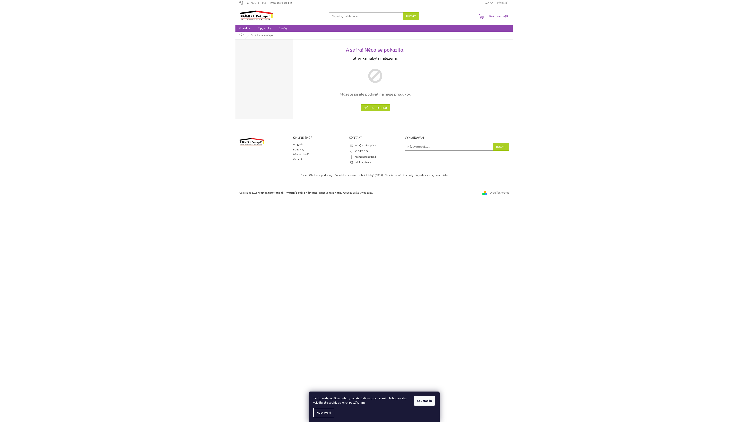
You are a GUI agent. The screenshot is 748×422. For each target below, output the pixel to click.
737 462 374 (361, 151)
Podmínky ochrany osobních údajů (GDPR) (359, 175)
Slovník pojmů (393, 175)
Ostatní (297, 159)
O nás (304, 175)
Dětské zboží (301, 154)
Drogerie (298, 145)
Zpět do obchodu (375, 107)
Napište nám (423, 175)
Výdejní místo (440, 175)
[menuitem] (244, 28)
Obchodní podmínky (321, 175)
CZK (487, 3)
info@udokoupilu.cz (366, 145)
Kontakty (408, 175)
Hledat (411, 16)
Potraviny (298, 150)
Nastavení (324, 412)
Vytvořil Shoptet (499, 193)
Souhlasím (424, 401)
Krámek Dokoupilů (365, 157)
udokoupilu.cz (363, 163)
